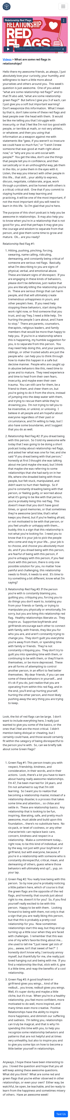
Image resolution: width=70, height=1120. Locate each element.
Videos (7, 59)
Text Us (61, 1114)
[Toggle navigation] (63, 6)
